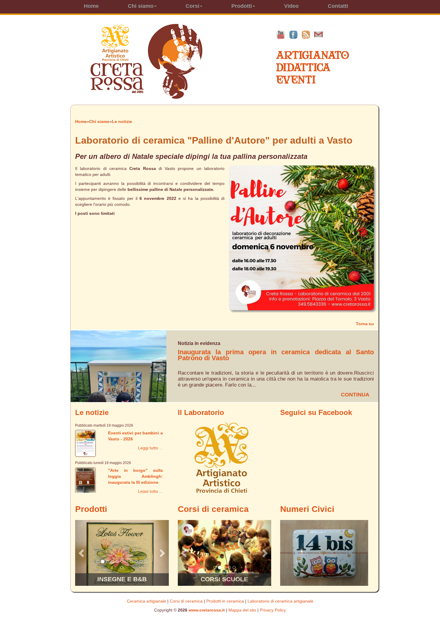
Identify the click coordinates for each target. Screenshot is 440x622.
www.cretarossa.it (207, 610)
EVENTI (296, 79)
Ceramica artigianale (146, 601)
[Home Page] (146, 61)
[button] (82, 553)
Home (91, 6)
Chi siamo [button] (141, 6)
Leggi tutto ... (150, 447)
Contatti (338, 6)
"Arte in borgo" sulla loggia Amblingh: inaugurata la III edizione (135, 476)
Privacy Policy (273, 610)
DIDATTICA (303, 67)
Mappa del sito (242, 610)
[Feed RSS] (306, 34)
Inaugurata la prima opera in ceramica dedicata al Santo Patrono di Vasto (276, 355)
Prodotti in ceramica (225, 601)
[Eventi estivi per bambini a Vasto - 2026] (85, 443)
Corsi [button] (192, 6)
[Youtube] (281, 34)
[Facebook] (293, 34)
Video (291, 6)
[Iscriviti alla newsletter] (318, 34)
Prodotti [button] (241, 6)
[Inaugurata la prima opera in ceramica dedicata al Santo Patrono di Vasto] (118, 365)
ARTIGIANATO (312, 55)
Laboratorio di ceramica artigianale (280, 601)
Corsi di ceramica (186, 601)
